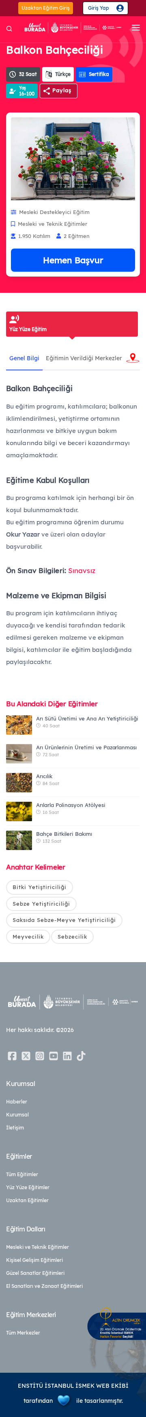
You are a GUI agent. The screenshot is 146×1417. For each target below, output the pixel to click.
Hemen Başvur (73, 260)
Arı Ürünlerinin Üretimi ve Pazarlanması (86, 747)
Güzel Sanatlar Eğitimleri (35, 1273)
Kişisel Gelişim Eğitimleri (34, 1260)
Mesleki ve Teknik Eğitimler (37, 1247)
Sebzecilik (72, 936)
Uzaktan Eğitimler (27, 1200)
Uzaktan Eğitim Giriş (45, 8)
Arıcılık (44, 776)
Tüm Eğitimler (22, 1174)
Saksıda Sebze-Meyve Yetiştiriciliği (64, 920)
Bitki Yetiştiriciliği (40, 887)
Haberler (16, 1102)
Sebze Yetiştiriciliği (41, 903)
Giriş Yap (98, 8)
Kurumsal (17, 1115)
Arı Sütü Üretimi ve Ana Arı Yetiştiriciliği (87, 718)
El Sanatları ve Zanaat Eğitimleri (44, 1286)
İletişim (15, 1128)
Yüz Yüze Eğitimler (27, 1187)
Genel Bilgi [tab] (24, 358)
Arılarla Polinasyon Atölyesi (70, 805)
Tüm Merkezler (23, 1333)
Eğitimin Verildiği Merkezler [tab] (84, 358)
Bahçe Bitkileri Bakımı (64, 834)
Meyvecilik (28, 936)
